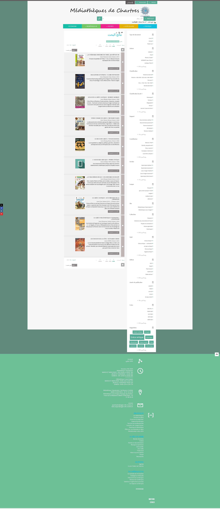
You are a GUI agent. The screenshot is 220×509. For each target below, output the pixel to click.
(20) (142, 350)
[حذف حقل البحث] (103, 18)
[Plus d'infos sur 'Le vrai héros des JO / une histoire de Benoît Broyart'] (80, 182)
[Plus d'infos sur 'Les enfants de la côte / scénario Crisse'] (80, 244)
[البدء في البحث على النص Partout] (99, 18)
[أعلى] (217, 354)
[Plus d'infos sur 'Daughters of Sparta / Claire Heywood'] (80, 81)
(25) (142, 66)
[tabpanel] (110, 191)
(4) (142, 134)
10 (122, 45)
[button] (141, 38)
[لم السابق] (117, 45)
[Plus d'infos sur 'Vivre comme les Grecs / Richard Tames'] (80, 123)
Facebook (130, 359)
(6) (142, 300)
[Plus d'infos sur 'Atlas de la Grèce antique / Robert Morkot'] (80, 103)
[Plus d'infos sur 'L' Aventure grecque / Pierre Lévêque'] (80, 163)
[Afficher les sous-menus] (150, 2)
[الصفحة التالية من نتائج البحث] (96, 45)
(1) (142, 112)
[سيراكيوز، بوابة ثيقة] (110, 11)
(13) (142, 89)
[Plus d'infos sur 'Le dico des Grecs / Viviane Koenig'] (80, 144)
